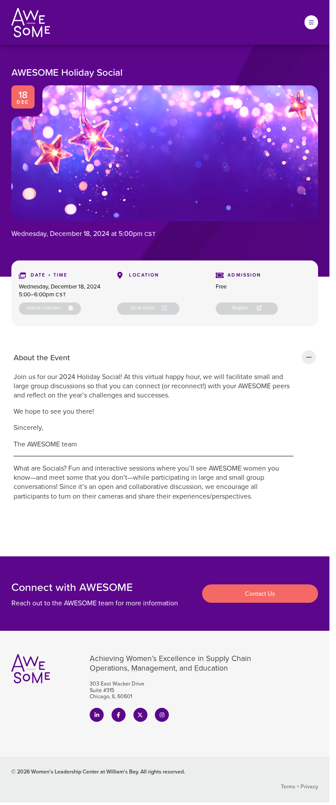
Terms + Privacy (299, 787)
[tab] (165, 357)
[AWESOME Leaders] (30, 22)
